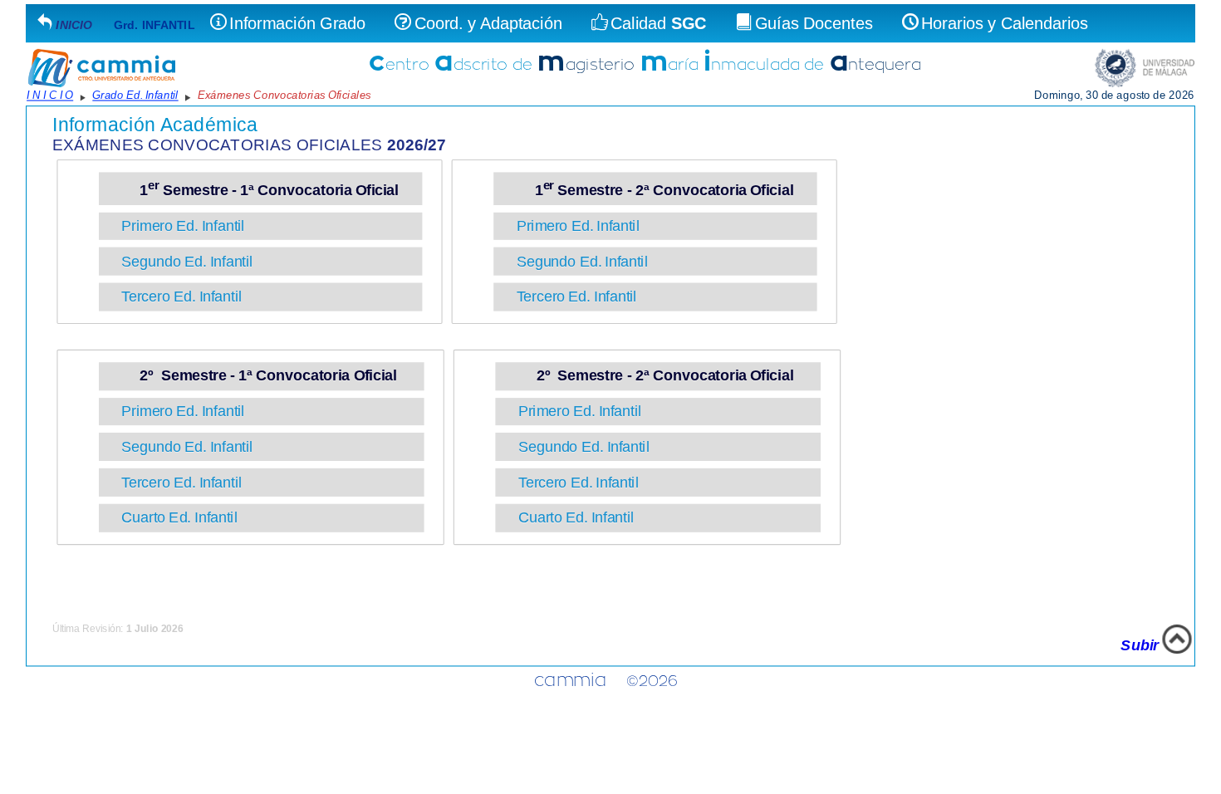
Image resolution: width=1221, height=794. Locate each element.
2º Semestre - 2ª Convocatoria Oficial (662, 376)
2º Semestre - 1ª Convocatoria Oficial (264, 376)
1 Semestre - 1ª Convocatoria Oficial (263, 190)
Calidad (658, 22)
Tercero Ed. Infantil (185, 297)
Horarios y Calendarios (1004, 22)
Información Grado (297, 22)
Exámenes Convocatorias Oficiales (284, 95)
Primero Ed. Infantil (186, 225)
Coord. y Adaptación (488, 22)
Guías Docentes (814, 22)
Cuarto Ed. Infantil (183, 518)
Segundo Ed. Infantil (191, 261)
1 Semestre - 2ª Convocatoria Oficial (658, 190)
